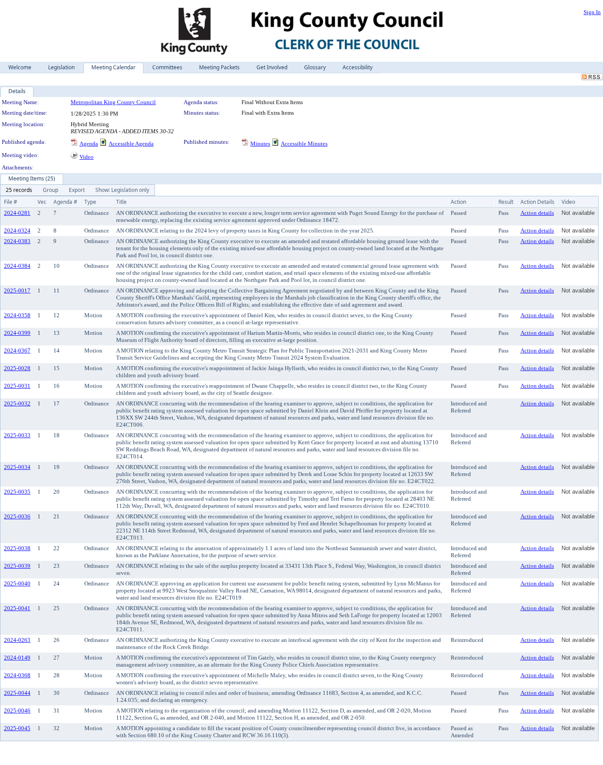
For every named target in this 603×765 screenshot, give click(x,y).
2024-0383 (17, 241)
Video (86, 157)
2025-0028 (17, 368)
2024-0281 (17, 213)
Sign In (592, 12)
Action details (537, 213)
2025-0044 (17, 693)
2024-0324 (17, 230)
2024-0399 (17, 333)
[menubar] (77, 190)
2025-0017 (17, 290)
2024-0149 (17, 657)
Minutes (260, 143)
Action (458, 202)
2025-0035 (17, 491)
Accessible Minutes (304, 143)
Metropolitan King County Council (113, 102)
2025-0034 (17, 467)
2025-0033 (17, 435)
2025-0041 (17, 608)
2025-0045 (17, 728)
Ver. (42, 202)
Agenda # (65, 202)
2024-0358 (17, 315)
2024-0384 (17, 265)
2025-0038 (17, 548)
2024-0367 (17, 350)
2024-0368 (17, 675)
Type (90, 202)
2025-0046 (17, 710)
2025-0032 (17, 403)
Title (121, 202)
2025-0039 (17, 565)
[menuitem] (19, 190)
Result (505, 202)
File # (10, 202)
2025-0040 (17, 583)
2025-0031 (17, 385)
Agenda (88, 143)
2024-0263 (17, 640)
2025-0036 (17, 516)
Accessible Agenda (131, 143)
